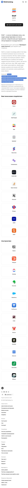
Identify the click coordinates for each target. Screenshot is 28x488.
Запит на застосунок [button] (6, 435)
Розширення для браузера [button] (7, 408)
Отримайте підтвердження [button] (7, 433)
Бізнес (14, 20)
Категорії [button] (3, 425)
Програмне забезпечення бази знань (9, 76)
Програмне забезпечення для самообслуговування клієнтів (14, 78)
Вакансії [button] (3, 461)
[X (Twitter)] (1, 391)
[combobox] (9, 395)
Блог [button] (2, 448)
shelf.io (14, 18)
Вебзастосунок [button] (4, 410)
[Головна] (7, 2)
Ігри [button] (2, 423)
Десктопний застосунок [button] (7, 406)
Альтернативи (6, 241)
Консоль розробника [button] (6, 431)
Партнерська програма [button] (6, 450)
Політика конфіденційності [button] (7, 472)
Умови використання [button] (6, 480)
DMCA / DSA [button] (4, 482)
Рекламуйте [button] (4, 438)
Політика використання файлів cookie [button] (10, 474)
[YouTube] (6, 391)
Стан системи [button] (4, 453)
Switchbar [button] (3, 412)
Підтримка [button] (3, 446)
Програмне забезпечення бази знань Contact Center (12, 79)
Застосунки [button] (4, 420)
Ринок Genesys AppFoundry (7, 81)
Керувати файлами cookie (6, 397)
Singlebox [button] (3, 414)
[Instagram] (8, 391)
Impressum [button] (3, 484)
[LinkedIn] (4, 391)
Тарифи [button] (3, 444)
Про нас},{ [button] (3, 459)
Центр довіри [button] (4, 469)
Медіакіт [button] (3, 463)
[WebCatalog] (2, 388)
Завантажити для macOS (14, 24)
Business (9, 74)
